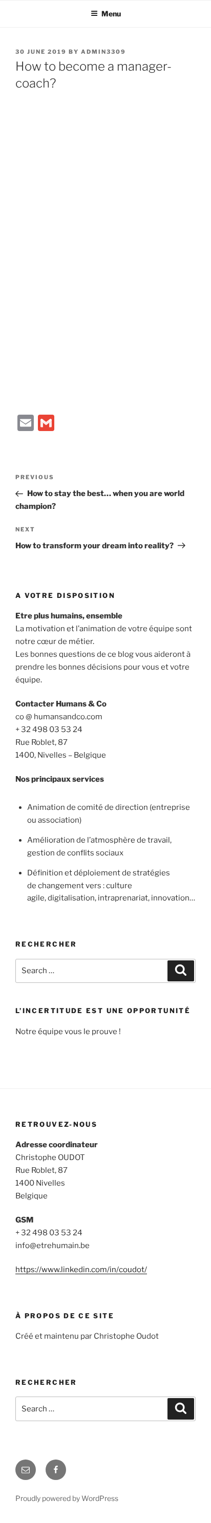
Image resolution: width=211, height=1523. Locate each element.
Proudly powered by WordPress (66, 1498)
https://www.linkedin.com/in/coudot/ (81, 1269)
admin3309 (103, 51)
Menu (111, 13)
